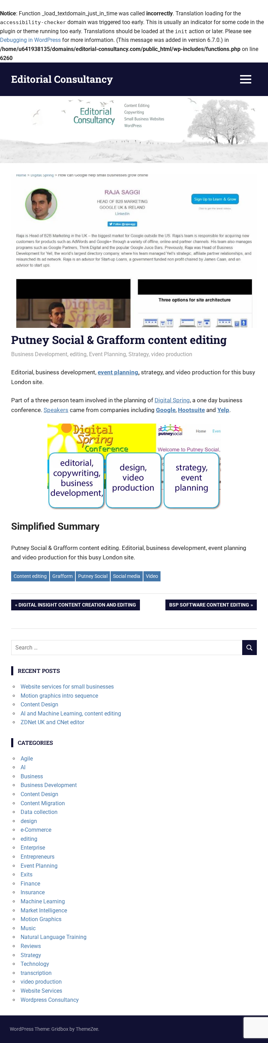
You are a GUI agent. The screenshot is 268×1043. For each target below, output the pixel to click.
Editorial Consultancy (62, 79)
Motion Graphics (41, 919)
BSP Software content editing (209, 606)
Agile (27, 758)
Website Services (41, 990)
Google (166, 409)
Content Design (39, 704)
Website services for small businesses (67, 686)
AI (23, 767)
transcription (36, 973)
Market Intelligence (44, 910)
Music (28, 928)
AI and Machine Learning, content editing (71, 713)
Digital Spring (172, 400)
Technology (35, 964)
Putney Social (92, 576)
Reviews (31, 946)
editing (78, 354)
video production (171, 354)
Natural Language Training (54, 937)
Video (152, 576)
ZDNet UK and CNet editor (52, 722)
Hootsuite (191, 409)
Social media (126, 576)
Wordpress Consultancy (50, 1000)
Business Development (39, 354)
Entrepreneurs (37, 856)
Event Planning (107, 354)
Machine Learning (43, 901)
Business (32, 776)
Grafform (62, 576)
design (29, 821)
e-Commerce (36, 830)
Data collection (39, 812)
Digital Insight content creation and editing (77, 606)
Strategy (138, 354)
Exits (26, 874)
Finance (30, 883)
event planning (118, 372)
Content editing (30, 576)
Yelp (223, 409)
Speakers (56, 409)
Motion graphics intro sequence (59, 695)
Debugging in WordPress (30, 40)
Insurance (33, 892)
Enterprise (33, 847)
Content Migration (43, 803)
